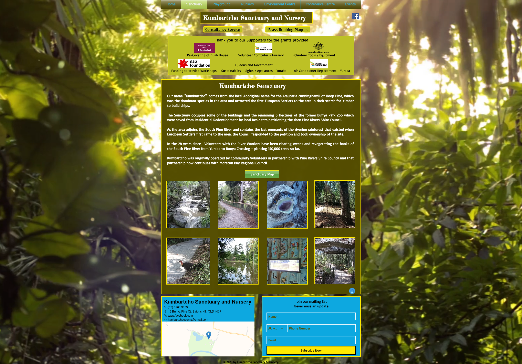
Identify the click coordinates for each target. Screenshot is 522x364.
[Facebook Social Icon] (355, 16)
